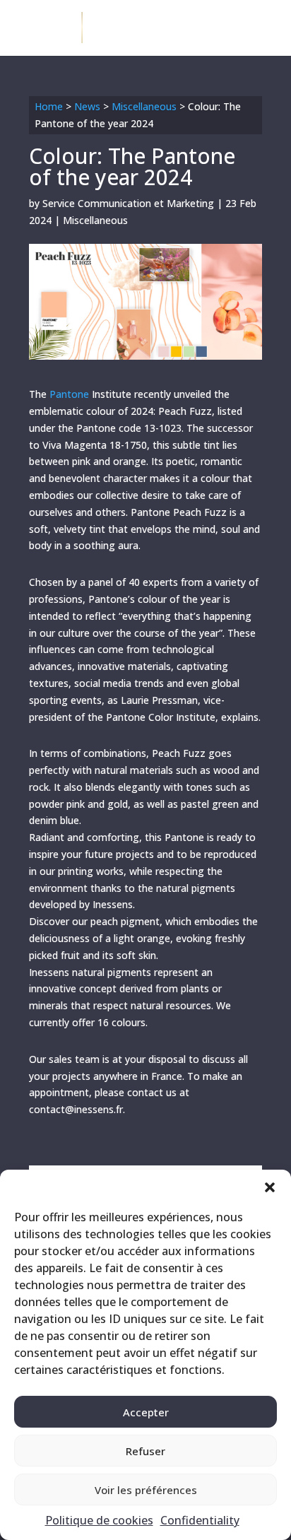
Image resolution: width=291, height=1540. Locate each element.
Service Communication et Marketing (128, 203)
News (87, 106)
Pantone (69, 394)
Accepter (146, 1412)
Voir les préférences (146, 1490)
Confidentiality (199, 1520)
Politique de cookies (99, 1520)
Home (49, 106)
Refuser (145, 1451)
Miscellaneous (144, 106)
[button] (270, 1187)
